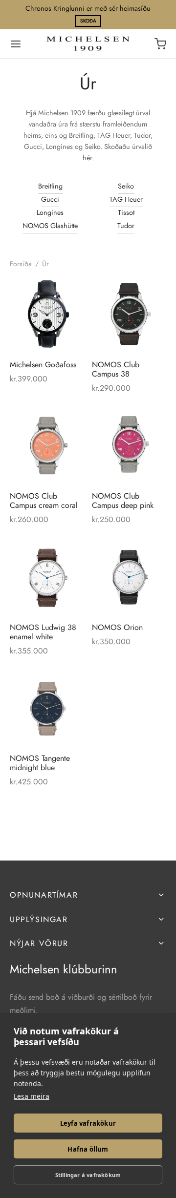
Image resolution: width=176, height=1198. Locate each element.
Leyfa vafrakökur (88, 1123)
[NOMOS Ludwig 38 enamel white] (47, 577)
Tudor (125, 226)
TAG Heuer (126, 199)
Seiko (126, 186)
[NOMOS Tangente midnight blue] (47, 708)
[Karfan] (160, 44)
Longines (50, 212)
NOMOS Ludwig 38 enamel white (43, 631)
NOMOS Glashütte (50, 226)
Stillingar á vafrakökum (88, 1174)
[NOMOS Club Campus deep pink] (129, 446)
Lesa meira (31, 1096)
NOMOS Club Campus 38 (115, 369)
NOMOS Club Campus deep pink (123, 500)
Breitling (50, 186)
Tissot (126, 212)
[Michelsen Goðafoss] (47, 314)
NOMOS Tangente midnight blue (40, 763)
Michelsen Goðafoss (43, 364)
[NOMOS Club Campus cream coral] (47, 446)
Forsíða (21, 264)
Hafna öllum (87, 1149)
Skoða (88, 20)
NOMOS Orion (117, 626)
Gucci (50, 199)
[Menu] (16, 44)
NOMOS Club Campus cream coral (44, 500)
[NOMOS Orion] (129, 577)
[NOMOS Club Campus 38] (129, 314)
